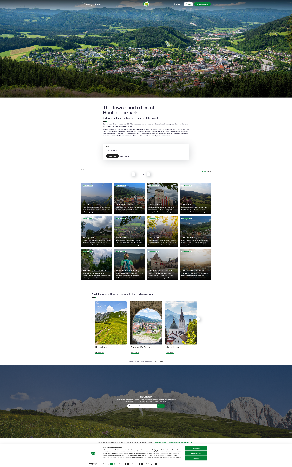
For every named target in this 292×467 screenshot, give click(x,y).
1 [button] (139, 174)
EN (192, 442)
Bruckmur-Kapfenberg (141, 347)
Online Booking (203, 4)
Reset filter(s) (124, 156)
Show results (112, 156)
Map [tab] (209, 171)
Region (137, 361)
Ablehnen (196, 458)
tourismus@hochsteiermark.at (179, 442)
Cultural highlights (146, 361)
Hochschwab (101, 347)
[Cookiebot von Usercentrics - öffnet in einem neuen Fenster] (93, 464)
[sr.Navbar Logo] (146, 4)
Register (160, 406)
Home (131, 361)
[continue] (148, 174)
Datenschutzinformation (114, 459)
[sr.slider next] (198, 319)
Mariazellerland (173, 347)
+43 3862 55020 (160, 442)
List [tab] (204, 171)
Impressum (151, 459)
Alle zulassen (196, 448)
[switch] (127, 464)
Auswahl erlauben (196, 453)
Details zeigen (164, 464)
